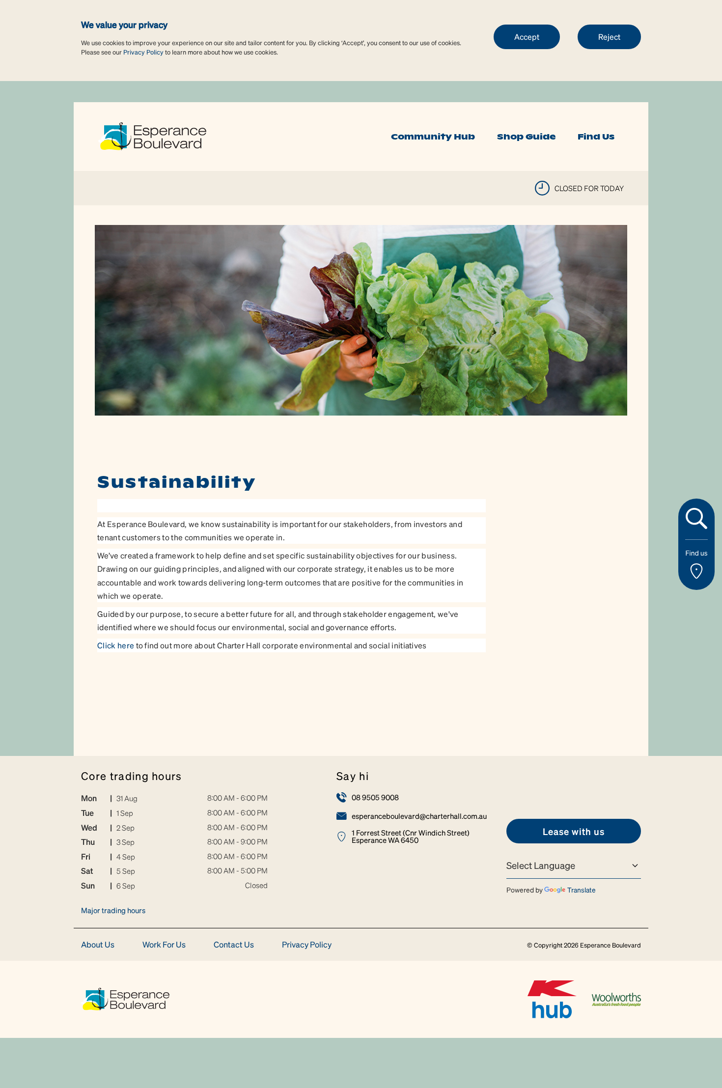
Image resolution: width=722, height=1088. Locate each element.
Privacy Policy (143, 52)
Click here (115, 645)
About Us (97, 945)
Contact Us (234, 945)
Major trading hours (113, 910)
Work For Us (164, 945)
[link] (152, 135)
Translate (581, 889)
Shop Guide (526, 136)
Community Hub (433, 136)
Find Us (596, 136)
